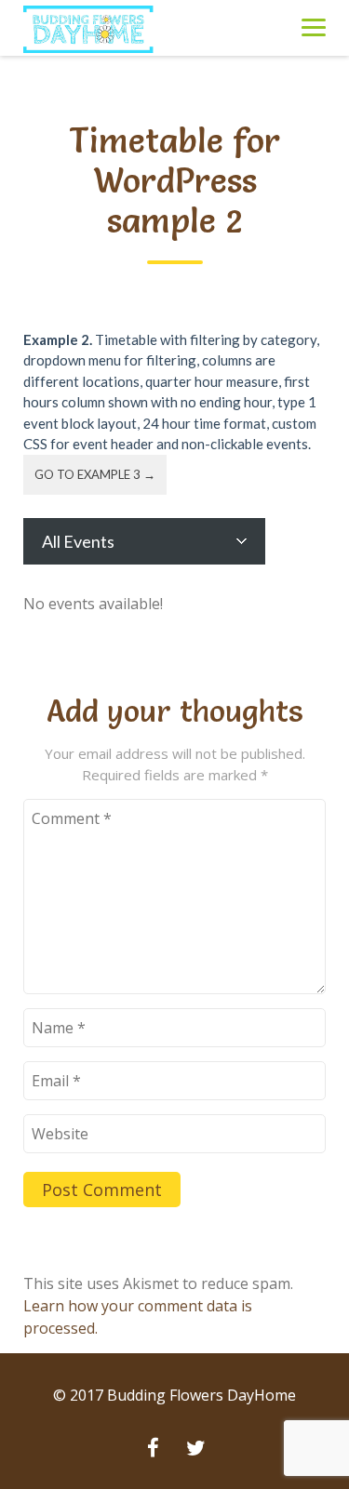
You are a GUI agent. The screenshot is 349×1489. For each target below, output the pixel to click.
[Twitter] (196, 1450)
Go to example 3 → (94, 474)
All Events (78, 541)
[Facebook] (153, 1450)
